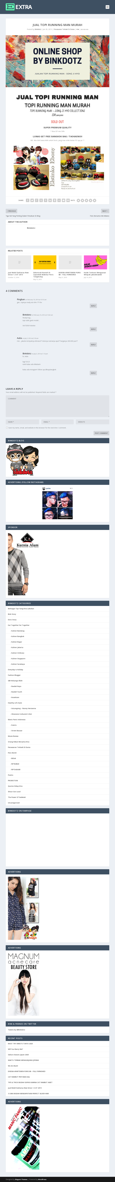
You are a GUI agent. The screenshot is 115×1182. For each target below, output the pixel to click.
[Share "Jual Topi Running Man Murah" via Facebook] (27, 200)
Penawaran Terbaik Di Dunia (64, 29)
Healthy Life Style (15, 703)
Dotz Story (12, 620)
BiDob (13, 758)
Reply (93, 306)
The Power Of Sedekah (17, 797)
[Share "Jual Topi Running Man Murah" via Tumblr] (41, 200)
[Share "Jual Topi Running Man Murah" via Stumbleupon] (59, 200)
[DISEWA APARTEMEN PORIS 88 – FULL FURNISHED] (70, 262)
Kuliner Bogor (16, 642)
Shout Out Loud (14, 792)
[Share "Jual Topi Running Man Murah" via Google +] (36, 200)
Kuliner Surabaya (18, 664)
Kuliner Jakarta (17, 647)
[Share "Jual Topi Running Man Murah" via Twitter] (32, 200)
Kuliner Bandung (17, 631)
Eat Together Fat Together (18, 625)
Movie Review (13, 736)
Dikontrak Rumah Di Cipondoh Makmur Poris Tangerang (43, 275)
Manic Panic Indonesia (16, 719)
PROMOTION (13, 780)
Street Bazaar (16, 731)
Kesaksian (15, 697)
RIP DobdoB (15, 769)
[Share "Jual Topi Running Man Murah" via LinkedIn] (50, 200)
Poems (10, 775)
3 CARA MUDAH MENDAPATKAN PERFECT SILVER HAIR (28, 1093)
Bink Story (12, 614)
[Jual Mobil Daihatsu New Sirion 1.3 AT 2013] (19, 262)
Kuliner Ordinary (17, 653)
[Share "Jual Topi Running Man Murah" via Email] (63, 200)
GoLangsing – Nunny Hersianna (23, 708)
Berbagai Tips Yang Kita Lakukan (21, 609)
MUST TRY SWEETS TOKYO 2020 (20, 1044)
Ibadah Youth (16, 692)
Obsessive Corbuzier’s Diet (21, 714)
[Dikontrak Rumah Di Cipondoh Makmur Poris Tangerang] (44, 262)
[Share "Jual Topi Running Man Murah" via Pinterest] (45, 200)
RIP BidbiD (15, 764)
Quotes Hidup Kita (15, 786)
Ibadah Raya (16, 686)
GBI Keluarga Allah (15, 681)
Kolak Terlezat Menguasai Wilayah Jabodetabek (95, 274)
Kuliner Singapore (18, 658)
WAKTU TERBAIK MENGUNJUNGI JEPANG (23, 1060)
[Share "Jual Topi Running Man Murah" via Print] (68, 200)
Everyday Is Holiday (15, 670)
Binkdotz (38, 29)
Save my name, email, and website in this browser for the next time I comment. (37, 428)
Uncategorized (14, 803)
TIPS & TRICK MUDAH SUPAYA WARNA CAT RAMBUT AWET (30, 1082)
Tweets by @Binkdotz (16, 1030)
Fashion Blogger (14, 675)
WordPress (42, 1179)
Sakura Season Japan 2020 (18, 1055)
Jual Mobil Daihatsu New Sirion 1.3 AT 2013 (18, 274)
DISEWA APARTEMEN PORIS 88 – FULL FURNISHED (70, 274)
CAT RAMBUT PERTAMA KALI (19, 1077)
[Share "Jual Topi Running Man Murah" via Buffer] (54, 200)
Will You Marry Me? (15, 1049)
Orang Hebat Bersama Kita (18, 742)
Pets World (12, 753)
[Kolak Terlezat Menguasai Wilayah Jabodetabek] (95, 262)
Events (14, 725)
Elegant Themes (21, 1179)
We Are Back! (13, 1066)
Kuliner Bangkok (17, 636)
